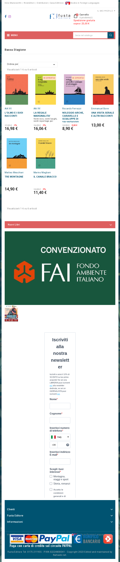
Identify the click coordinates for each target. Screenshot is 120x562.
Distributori (42, 3)
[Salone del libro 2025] (11, 313)
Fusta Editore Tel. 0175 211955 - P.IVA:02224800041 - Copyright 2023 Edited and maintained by (60, 552)
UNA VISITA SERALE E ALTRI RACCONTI (102, 114)
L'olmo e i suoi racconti (14, 114)
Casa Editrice (56, 3)
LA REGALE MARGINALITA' (42, 114)
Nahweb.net (59, 555)
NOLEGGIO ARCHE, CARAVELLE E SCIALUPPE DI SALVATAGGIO (73, 117)
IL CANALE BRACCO (45, 176)
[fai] (60, 268)
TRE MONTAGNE (14, 176)
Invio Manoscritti (13, 3)
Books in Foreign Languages (84, 3)
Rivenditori (29, 3)
